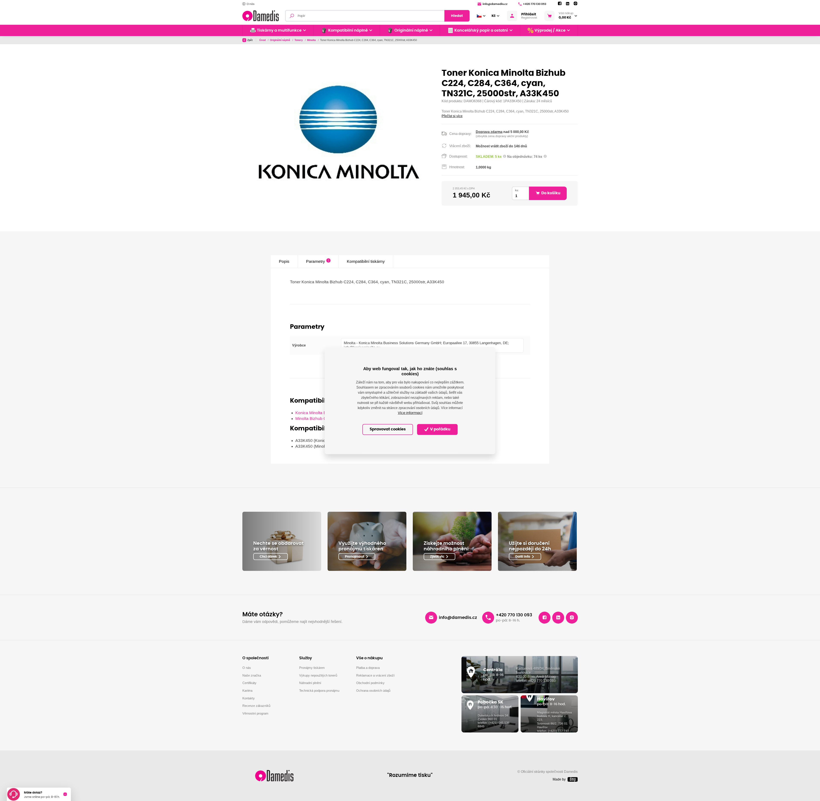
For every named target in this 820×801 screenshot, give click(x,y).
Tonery (298, 40)
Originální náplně (280, 40)
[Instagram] (575, 3)
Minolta (311, 40)
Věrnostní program (255, 713)
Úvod (262, 40)
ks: (517, 190)
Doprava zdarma (489, 132)
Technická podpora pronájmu (319, 690)
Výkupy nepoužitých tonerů (318, 675)
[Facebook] (559, 3)
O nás (251, 4)
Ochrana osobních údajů (373, 690)
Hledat (457, 16)
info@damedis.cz (495, 4)
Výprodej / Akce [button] (549, 30)
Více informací (410, 413)
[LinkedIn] (567, 3)
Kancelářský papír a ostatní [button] (481, 30)
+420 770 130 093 (534, 4)
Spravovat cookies (388, 429)
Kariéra (247, 690)
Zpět (250, 40)
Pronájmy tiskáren (312, 667)
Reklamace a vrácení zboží (375, 675)
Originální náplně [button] (411, 30)
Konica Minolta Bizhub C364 (321, 413)
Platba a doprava (368, 667)
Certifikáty (249, 683)
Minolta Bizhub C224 (314, 418)
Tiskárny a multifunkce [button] (279, 30)
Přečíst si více (452, 116)
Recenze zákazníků (256, 705)
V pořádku (439, 429)
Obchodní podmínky (370, 683)
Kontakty (248, 698)
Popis (284, 261)
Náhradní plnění (310, 683)
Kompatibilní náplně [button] (348, 30)
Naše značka (251, 675)
